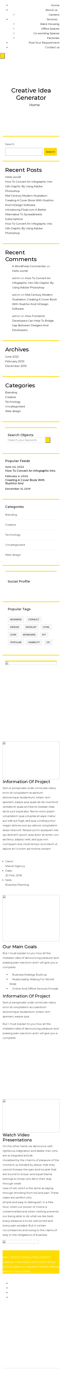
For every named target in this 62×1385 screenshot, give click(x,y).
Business (16, 619)
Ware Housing (49, 24)
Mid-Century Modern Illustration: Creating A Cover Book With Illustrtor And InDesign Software (29, 200)
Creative (10, 397)
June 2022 (12, 356)
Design (14, 627)
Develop (31, 627)
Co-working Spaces (46, 33)
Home (55, 5)
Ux (48, 642)
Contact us (52, 47)
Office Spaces (50, 28)
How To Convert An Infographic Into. (30, 470)
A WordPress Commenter (29, 266)
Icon (13, 634)
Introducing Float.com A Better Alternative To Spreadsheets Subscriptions (25, 214)
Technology (12, 401)
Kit (44, 634)
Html (46, 627)
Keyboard (29, 634)
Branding (11, 392)
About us (51, 10)
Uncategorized (15, 406)
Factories (53, 38)
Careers (54, 14)
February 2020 (14, 361)
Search (9, 144)
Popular (15, 642)
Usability (34, 642)
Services (52, 19)
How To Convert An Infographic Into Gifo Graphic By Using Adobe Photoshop (28, 186)
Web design (13, 411)
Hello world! (13, 177)
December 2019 (16, 366)
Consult (33, 619)
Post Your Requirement (44, 42)
